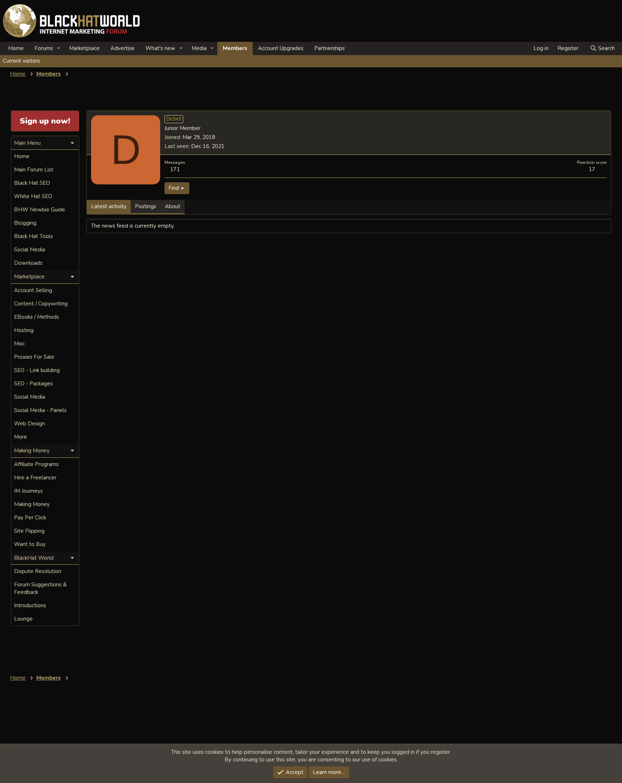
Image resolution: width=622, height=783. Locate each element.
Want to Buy (30, 544)
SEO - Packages (33, 383)
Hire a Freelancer (35, 477)
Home (16, 48)
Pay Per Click (30, 517)
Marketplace (84, 48)
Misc (19, 343)
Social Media (29, 249)
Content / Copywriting (41, 303)
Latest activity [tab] (108, 206)
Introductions (30, 605)
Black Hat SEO (32, 183)
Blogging (25, 223)
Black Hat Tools (33, 236)
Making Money (32, 504)
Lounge (23, 618)
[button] (59, 48)
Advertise (123, 48)
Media (199, 48)
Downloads (28, 263)
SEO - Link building (37, 370)
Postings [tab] (145, 206)
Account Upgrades (280, 48)
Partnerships (329, 48)
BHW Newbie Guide (39, 209)
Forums (44, 48)
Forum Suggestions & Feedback (40, 588)
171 (175, 169)
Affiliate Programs (36, 464)
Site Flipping (29, 530)
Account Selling (33, 290)
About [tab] (172, 206)
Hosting (23, 330)
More (20, 436)
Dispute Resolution (37, 571)
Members (235, 48)
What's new (160, 48)
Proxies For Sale (34, 357)
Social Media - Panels (40, 410)
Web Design (29, 423)
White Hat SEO (33, 196)
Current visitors (21, 60)
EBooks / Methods (36, 317)
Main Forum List (33, 169)
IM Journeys (28, 491)
